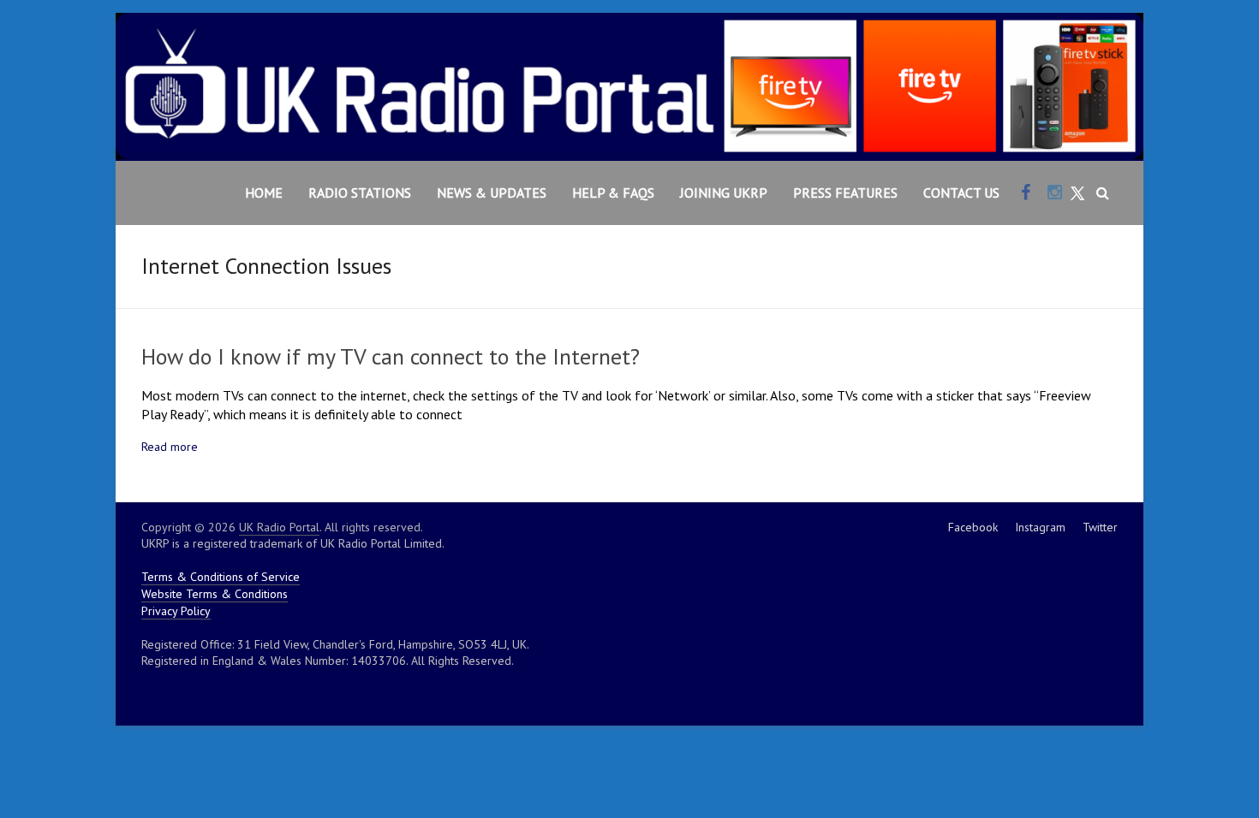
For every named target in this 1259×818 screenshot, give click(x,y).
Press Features (845, 192)
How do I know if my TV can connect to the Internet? (390, 356)
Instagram (1040, 527)
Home (264, 192)
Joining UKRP (723, 192)
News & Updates (491, 192)
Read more (169, 446)
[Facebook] (1025, 193)
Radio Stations (359, 192)
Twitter (1100, 527)
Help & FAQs (613, 192)
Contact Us (961, 192)
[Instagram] (1055, 193)
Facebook (973, 527)
